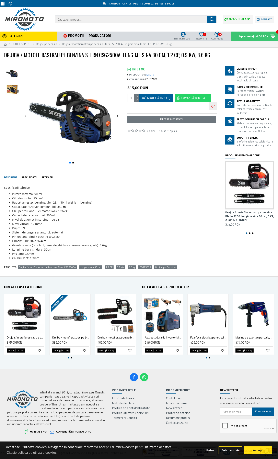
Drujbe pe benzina (46, 44)
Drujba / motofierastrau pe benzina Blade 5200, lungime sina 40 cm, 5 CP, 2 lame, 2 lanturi (249, 216)
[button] (25, 115)
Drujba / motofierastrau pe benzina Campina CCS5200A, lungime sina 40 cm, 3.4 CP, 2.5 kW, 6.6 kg (71, 337)
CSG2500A (145, 267)
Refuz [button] (210, 450)
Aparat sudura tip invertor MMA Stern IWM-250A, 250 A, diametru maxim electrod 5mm (163, 337)
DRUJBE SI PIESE (21, 44)
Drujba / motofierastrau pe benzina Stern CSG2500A (47, 267)
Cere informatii (173, 119)
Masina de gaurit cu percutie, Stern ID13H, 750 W (254, 337)
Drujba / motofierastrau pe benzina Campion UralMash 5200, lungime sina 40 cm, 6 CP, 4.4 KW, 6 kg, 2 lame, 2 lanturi (116, 337)
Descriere (10, 177)
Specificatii (29, 177)
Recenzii (47, 177)
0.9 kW (120, 267)
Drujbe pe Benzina (165, 267)
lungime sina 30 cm (90, 267)
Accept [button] (258, 450)
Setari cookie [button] (230, 450)
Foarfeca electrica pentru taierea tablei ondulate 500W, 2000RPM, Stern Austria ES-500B (209, 337)
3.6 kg (132, 267)
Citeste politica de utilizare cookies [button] (32, 452)
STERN (150, 75)
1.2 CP (109, 267)
